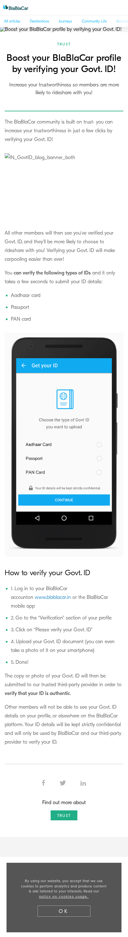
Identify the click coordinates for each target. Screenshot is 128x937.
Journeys (65, 21)
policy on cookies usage (63, 897)
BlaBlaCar (18, 7)
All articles (12, 21)
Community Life (94, 21)
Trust (64, 44)
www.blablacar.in (53, 597)
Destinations (39, 21)
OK (64, 911)
